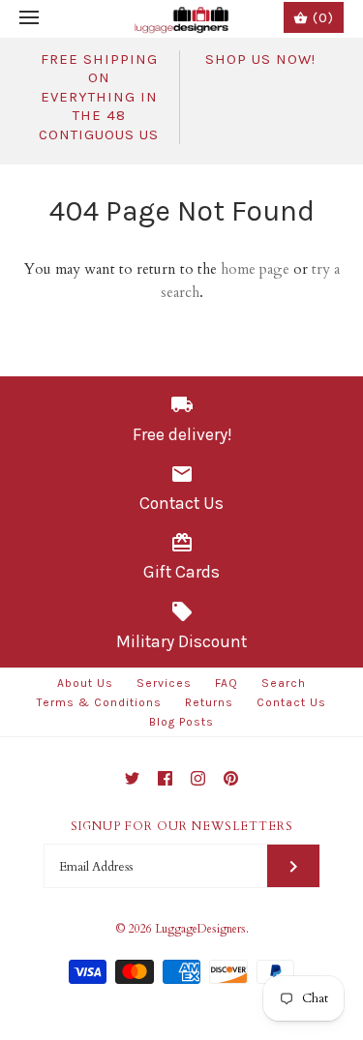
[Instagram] (198, 778)
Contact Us (291, 702)
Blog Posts (181, 721)
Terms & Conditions (99, 702)
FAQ (226, 683)
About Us (85, 683)
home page (255, 269)
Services (164, 683)
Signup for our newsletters (182, 826)
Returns (209, 702)
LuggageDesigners (200, 928)
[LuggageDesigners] (181, 19)
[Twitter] (132, 778)
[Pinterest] (231, 778)
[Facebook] (165, 778)
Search (283, 683)
